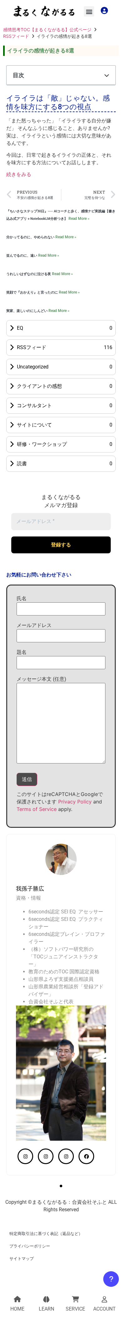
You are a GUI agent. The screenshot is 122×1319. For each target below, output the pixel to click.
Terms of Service (37, 809)
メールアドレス (34, 625)
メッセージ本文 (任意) (41, 679)
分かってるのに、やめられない (30, 237)
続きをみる (18, 174)
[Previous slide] (19, 871)
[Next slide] (102, 871)
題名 (22, 652)
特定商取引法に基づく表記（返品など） (46, 1233)
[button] (89, 11)
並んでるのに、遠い (22, 256)
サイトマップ (21, 1258)
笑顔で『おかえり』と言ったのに (32, 292)
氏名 (22, 598)
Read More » (79, 218)
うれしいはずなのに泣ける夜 (29, 274)
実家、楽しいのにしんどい (27, 311)
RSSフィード (16, 36)
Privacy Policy (75, 801)
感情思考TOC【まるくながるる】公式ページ (47, 29)
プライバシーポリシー (29, 1246)
